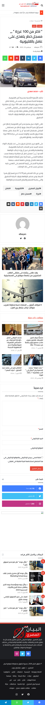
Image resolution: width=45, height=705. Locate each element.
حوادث (31, 20)
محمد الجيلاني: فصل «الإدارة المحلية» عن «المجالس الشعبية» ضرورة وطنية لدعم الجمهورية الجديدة (14, 342)
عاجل (34, 26)
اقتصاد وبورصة (37, 671)
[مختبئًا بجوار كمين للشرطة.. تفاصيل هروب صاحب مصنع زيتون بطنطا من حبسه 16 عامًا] (33, 329)
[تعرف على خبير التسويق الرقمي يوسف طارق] (36, 600)
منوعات (11, 688)
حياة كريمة (22, 675)
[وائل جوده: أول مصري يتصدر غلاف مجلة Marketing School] (36, 576)
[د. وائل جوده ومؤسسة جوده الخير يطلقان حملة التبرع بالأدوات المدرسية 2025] (36, 588)
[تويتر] (34, 58)
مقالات (33, 688)
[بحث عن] (42, 6)
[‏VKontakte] (13, 204)
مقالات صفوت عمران (23, 688)
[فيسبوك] (40, 58)
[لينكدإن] (28, 58)
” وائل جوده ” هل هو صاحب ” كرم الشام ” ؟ (15, 609)
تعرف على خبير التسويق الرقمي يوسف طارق (15, 598)
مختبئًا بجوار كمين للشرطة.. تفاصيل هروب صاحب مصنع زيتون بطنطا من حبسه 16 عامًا (34, 341)
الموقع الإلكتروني (37, 447)
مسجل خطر (25, 194)
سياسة (8, 675)
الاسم (40, 428)
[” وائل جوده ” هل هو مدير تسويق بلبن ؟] (36, 565)
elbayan (36, 47)
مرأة (6, 683)
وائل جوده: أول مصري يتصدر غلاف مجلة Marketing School (15, 575)
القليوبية (19, 188)
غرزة (38, 194)
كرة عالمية (21, 683)
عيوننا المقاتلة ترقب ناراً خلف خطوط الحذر (25, 12)
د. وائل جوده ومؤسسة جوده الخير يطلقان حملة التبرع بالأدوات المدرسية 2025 (15, 587)
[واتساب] (5, 58)
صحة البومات (31, 679)
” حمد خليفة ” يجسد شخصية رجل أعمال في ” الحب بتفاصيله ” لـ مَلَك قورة (34, 371)
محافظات (13, 683)
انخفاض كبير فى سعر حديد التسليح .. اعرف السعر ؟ (12, 369)
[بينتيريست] (16, 58)
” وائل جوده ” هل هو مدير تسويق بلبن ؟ (15, 563)
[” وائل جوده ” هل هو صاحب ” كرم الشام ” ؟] (36, 611)
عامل (7, 188)
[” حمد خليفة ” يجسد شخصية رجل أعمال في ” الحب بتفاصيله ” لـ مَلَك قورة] (33, 359)
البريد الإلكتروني (37, 438)
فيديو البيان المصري (33, 683)
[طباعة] (41, 208)
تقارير (13, 671)
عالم (19, 679)
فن (11, 679)
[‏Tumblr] (22, 58)
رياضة (14, 675)
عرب (14, 679)
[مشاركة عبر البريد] (8, 204)
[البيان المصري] (29, 5)
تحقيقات (20, 671)
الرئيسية (38, 20)
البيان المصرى (34, 188)
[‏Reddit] (10, 58)
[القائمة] (3, 6)
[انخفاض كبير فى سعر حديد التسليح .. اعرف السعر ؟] (12, 359)
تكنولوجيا (7, 671)
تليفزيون (36, 675)
